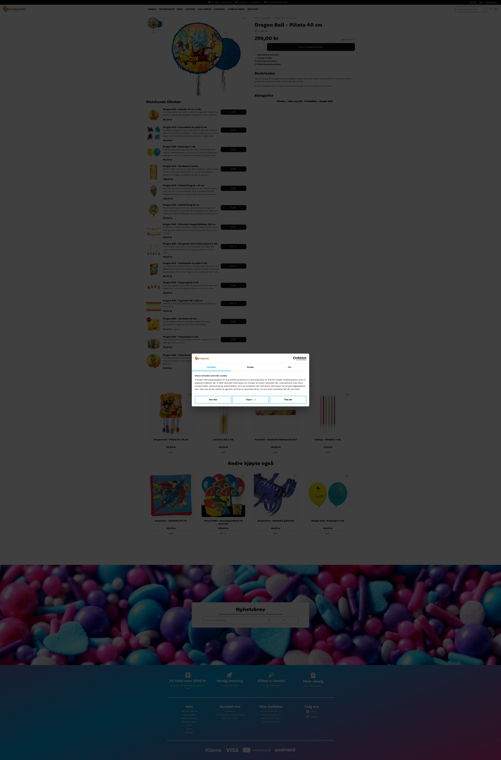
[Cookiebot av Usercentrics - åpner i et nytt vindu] (295, 358)
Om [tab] (289, 367)
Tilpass (249, 399)
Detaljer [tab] (250, 367)
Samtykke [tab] (211, 367)
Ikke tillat (213, 399)
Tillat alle (288, 399)
